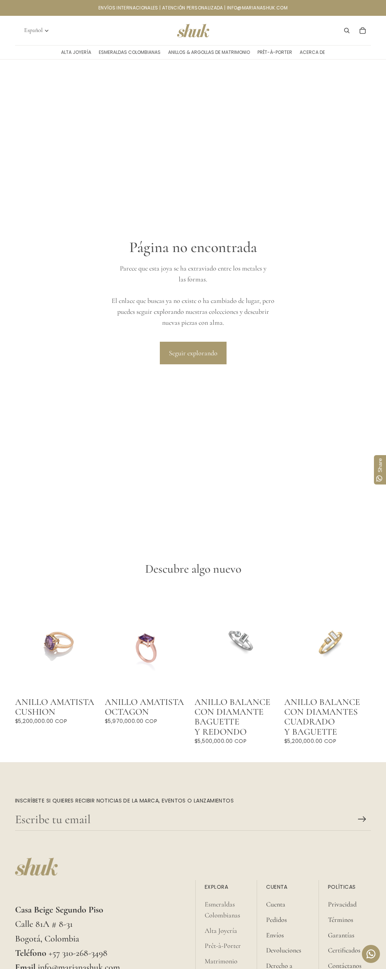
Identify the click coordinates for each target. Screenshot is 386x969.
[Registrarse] (362, 819)
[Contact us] (371, 954)
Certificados (344, 950)
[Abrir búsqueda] (347, 30)
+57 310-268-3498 (78, 953)
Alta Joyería (221, 930)
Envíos (275, 935)
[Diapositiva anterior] (200, 640)
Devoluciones (283, 950)
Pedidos (276, 920)
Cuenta (275, 904)
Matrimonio (221, 961)
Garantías (341, 935)
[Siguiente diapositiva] (275, 640)
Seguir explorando (193, 353)
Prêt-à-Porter (223, 945)
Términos (340, 920)
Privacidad (342, 904)
